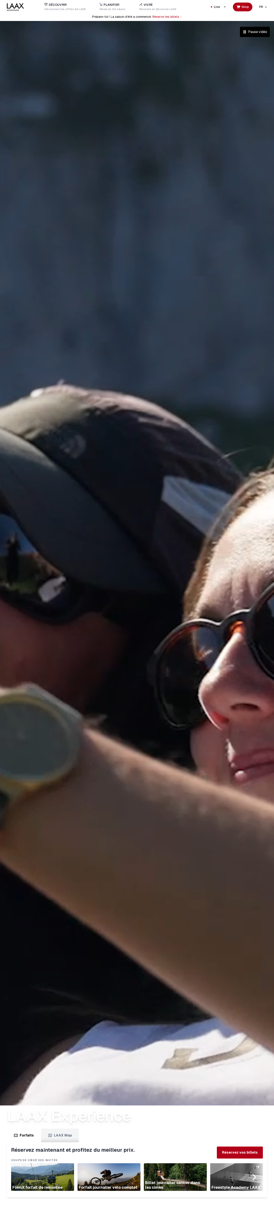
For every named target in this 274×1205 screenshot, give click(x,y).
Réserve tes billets (165, 16)
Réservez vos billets (240, 1152)
